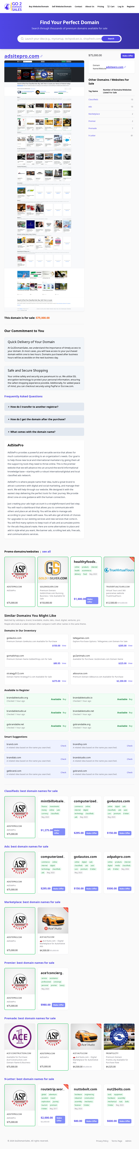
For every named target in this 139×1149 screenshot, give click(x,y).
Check (63, 745)
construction (89, 1098)
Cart (112, 6)
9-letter (44, 1108)
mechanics (89, 1101)
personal (45, 985)
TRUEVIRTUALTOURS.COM (118, 586)
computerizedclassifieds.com (97, 801)
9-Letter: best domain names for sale (29, 1079)
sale (58, 810)
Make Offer (127, 55)
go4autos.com (118, 801)
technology (79, 813)
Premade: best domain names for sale (30, 1018)
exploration (46, 1101)
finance (44, 806)
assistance (54, 978)
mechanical (112, 1101)
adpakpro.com (119, 856)
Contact (78, 6)
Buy (64, 699)
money (44, 810)
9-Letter (92, 135)
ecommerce (86, 570)
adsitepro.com (21, 56)
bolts (127, 1101)
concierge (57, 982)
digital (85, 810)
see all (46, 551)
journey (56, 1101)
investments (54, 806)
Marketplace (94, 114)
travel (53, 1098)
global (44, 1094)
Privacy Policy (102, 1141)
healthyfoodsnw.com (91, 561)
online (77, 567)
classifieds (55, 813)
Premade (93, 128)
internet (94, 567)
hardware (78, 1094)
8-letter (126, 813)
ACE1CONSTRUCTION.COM (19, 1053)
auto (125, 810)
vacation (45, 1098)
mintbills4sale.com (56, 801)
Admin (128, 1141)
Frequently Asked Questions (23, 396)
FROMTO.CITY (112, 1053)
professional (46, 982)
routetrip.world (53, 1089)
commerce (79, 806)
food (85, 574)
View (64, 645)
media (117, 865)
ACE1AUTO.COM (47, 937)
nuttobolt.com (85, 1089)
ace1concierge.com (56, 973)
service (44, 978)
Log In (121, 6)
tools (109, 1094)
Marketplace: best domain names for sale (32, 902)
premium (117, 813)
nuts (120, 1101)
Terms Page (117, 1141)
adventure (53, 1094)
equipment (118, 1094)
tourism (44, 1105)
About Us (89, 6)
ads (76, 817)
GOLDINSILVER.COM (49, 586)
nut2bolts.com (118, 1089)
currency (45, 813)
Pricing (100, 6)
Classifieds (93, 99)
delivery (78, 574)
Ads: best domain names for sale (26, 846)
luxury (62, 985)
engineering (89, 1094)
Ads (90, 106)
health (77, 570)
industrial (78, 1098)
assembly (78, 1101)
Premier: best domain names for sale (29, 963)
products (85, 567)
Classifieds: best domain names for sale (31, 791)
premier (54, 985)
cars (109, 813)
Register (131, 6)
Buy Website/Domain (39, 6)
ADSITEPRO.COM (14, 586)
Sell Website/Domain (62, 6)
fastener (78, 1105)
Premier (92, 121)
